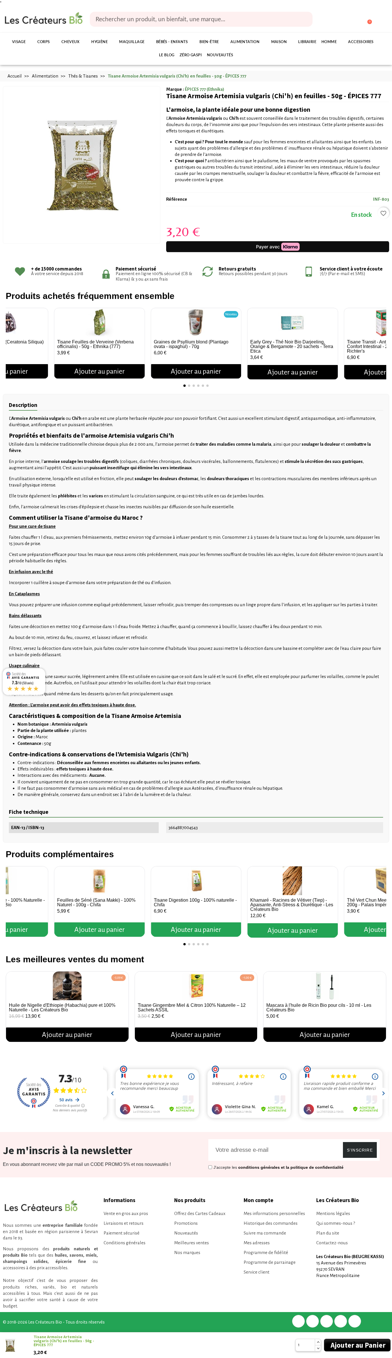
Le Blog (166, 55)
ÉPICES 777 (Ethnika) (204, 89)
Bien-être (209, 42)
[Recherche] (304, 19)
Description (23, 404)
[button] (11, 341)
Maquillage (131, 42)
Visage (19, 42)
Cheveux (70, 42)
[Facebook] (298, 1321)
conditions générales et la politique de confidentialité (291, 1167)
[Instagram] (340, 1321)
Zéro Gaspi (191, 55)
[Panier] (367, 19)
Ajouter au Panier (358, 1345)
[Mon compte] (345, 20)
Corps (43, 42)
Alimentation (244, 42)
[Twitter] (312, 1321)
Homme (329, 42)
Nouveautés (220, 55)
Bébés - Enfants (172, 42)
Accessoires (360, 42)
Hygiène (99, 42)
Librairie (307, 42)
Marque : (175, 89)
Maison (279, 42)
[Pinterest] (326, 1321)
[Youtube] (354, 1321)
